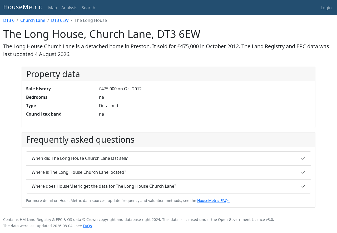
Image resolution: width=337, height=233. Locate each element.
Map (52, 8)
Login (326, 8)
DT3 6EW (60, 20)
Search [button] (88, 8)
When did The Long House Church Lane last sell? (80, 158)
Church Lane (32, 20)
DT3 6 (8, 20)
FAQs (87, 225)
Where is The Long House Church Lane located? (79, 172)
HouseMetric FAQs (213, 200)
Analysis (69, 8)
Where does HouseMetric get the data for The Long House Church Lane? (104, 186)
